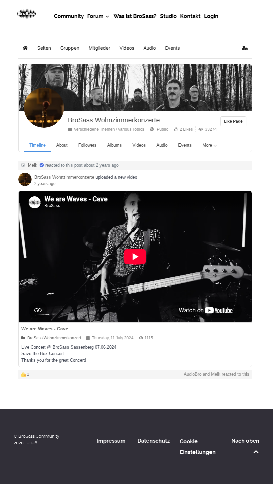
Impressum (111, 441)
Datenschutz (153, 441)
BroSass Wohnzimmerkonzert (53, 338)
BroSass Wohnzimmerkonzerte (114, 120)
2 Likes (185, 129)
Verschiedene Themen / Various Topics (108, 129)
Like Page (233, 121)
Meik (32, 165)
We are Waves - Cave (44, 328)
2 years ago (45, 183)
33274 (210, 129)
